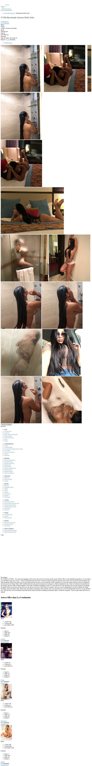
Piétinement (7, 497)
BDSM (6, 489)
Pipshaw (6, 453)
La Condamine (5, 23)
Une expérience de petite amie (11, 503)
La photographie (8, 447)
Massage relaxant (8, 471)
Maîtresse (6, 485)
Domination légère (8, 487)
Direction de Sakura (9, 473)
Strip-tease (6, 477)
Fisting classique (8, 514)
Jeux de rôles (7, 493)
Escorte (6, 445)
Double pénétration (9, 437)
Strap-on (6, 492)
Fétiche (6, 441)
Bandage (6, 495)
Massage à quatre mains (10, 468)
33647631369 (5, 642)
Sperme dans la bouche (9, 522)
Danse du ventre (8, 479)
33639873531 (5, 765)
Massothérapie (7, 466)
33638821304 (5, 724)
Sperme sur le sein (8, 524)
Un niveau (6, 432)
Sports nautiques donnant (10, 530)
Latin (8, 39)
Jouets (5, 439)
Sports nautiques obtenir (10, 532)
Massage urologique (9, 463)
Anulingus (6, 455)
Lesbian (6, 481)
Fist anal (6, 516)
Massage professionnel (9, 460)
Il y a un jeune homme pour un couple (13, 448)
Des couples (7, 450)
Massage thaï (7, 465)
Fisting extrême (8, 517)
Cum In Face (7, 525)
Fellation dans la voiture (10, 506)
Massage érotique (8, 461)
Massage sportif (8, 469)
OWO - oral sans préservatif (11, 434)
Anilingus (6, 509)
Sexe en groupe (8, 436)
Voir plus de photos (6, 424)
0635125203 (4, 683)
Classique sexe (8, 431)
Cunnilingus (7, 508)
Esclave (6, 490)
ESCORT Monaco (9, 13)
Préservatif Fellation (9, 501)
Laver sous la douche (9, 452)
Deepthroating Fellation (10, 505)
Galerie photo (8, 42)
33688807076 (5, 22)
